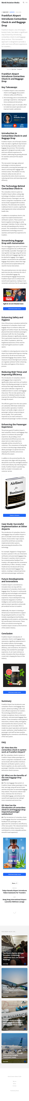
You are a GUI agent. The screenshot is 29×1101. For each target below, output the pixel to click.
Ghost (17, 1090)
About (14, 1083)
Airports (12, 12)
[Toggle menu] (26, 2)
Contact (14, 1086)
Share (13, 883)
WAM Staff (5, 12)
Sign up (14, 1081)
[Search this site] (23, 2)
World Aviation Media (10, 2)
